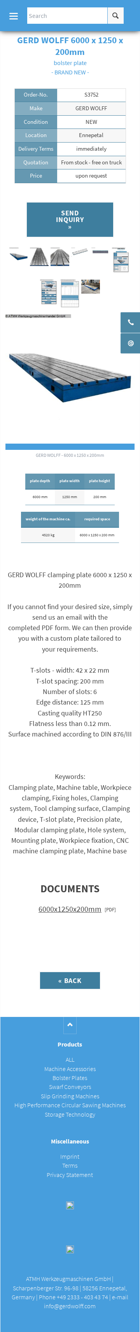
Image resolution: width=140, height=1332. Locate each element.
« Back (70, 980)
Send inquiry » (70, 219)
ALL (70, 1059)
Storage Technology (70, 1114)
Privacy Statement (70, 1175)
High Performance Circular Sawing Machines (70, 1105)
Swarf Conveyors (70, 1087)
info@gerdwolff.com (70, 1306)
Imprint (69, 1156)
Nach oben (70, 1025)
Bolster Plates (69, 1078)
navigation (13, 16)
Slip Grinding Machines (70, 1096)
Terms (69, 1165)
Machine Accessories (70, 1069)
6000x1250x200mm (70, 909)
